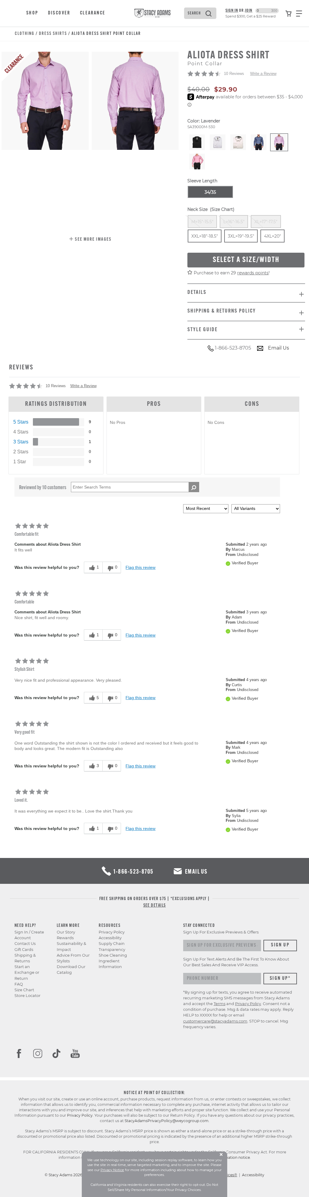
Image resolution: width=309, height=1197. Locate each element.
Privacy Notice (112, 1170)
